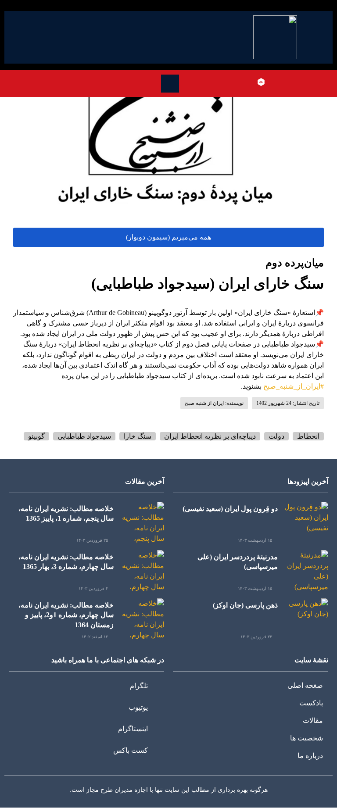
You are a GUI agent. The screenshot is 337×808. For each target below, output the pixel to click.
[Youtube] (286, 82)
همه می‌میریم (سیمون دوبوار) (168, 237)
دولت (276, 436)
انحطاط (308, 436)
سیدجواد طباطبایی (84, 436)
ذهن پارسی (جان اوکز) (245, 605)
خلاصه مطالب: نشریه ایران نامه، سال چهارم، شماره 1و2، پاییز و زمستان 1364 (66, 615)
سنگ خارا (137, 436)
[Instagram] (274, 82)
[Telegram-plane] (299, 82)
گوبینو (36, 436)
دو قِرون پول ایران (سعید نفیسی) (230, 508)
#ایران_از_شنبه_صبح (293, 386)
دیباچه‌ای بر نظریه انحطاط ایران (210, 436)
